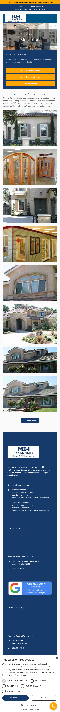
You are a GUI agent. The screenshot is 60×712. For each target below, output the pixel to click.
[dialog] (30, 683)
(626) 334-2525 (39, 9)
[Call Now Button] (53, 706)
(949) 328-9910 (37, 6)
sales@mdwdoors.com (21, 485)
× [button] (57, 658)
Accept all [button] (15, 698)
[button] (30, 705)
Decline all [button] (44, 698)
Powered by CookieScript (30, 709)
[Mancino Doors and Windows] (15, 18)
